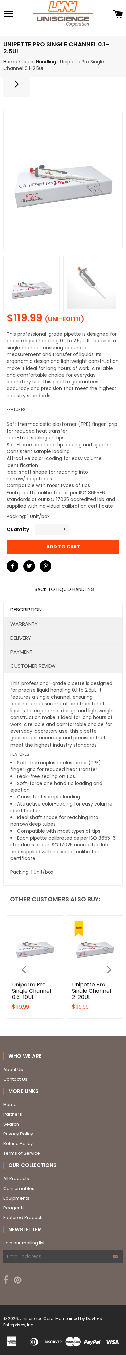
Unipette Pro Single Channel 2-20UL (91, 991)
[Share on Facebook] (12, 566)
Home (10, 61)
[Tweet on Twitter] (29, 566)
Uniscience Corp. (37, 1318)
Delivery (20, 637)
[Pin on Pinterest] (45, 566)
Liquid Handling (39, 61)
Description (26, 609)
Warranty (24, 623)
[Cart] (118, 14)
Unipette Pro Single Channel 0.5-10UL (31, 991)
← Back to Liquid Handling (61, 589)
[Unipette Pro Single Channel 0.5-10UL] (16, 86)
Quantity (18, 529)
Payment (21, 651)
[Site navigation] (8, 14)
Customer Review (33, 665)
